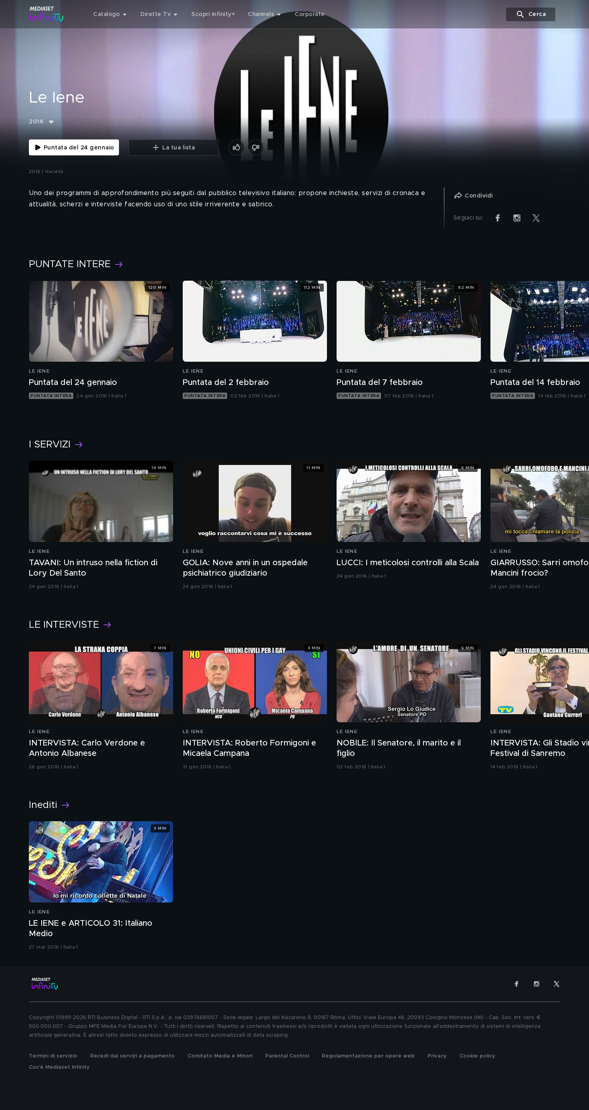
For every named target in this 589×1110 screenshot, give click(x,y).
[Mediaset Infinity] (47, 14)
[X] (556, 983)
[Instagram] (536, 983)
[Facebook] (516, 983)
